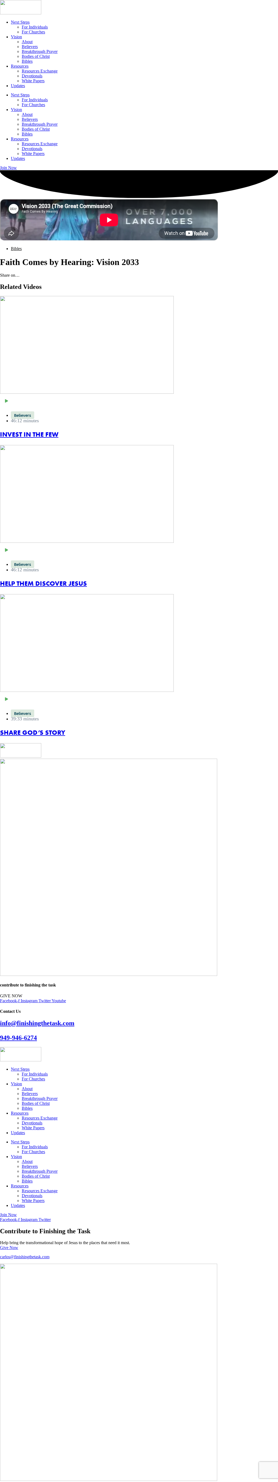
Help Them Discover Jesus (43, 583)
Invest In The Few (29, 434)
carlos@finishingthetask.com (24, 1256)
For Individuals (35, 27)
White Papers (33, 80)
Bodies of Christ (36, 56)
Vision (16, 36)
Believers (30, 46)
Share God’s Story (32, 732)
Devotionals (32, 76)
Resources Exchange (40, 71)
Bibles (27, 61)
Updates (18, 85)
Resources (20, 66)
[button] (139, 401)
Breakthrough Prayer (40, 51)
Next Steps (20, 22)
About (27, 41)
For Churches (33, 32)
